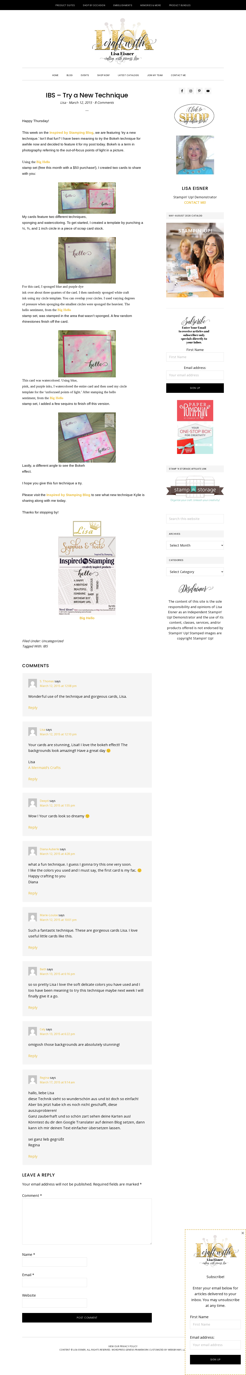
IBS (45, 646)
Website (29, 1295)
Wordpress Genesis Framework (130, 1349)
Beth (43, 969)
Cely (42, 1029)
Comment (32, 1195)
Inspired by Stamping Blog (71, 132)
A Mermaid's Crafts (44, 767)
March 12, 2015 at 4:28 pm (57, 854)
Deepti (44, 801)
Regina (44, 1078)
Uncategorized (52, 641)
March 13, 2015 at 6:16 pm (57, 974)
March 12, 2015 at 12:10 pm (58, 734)
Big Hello (87, 618)
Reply (32, 707)
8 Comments (104, 102)
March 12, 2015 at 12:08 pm (58, 686)
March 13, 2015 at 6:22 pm (57, 1034)
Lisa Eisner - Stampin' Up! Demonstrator (123, 41)
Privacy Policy (129, 1346)
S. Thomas (47, 681)
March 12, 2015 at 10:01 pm (58, 920)
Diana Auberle (49, 849)
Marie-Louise (49, 915)
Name (28, 1254)
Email (28, 1274)
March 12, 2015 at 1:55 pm (57, 805)
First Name (195, 350)
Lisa (42, 730)
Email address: (195, 368)
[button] (194, 72)
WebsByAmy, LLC (177, 1349)
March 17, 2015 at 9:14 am (57, 1082)
